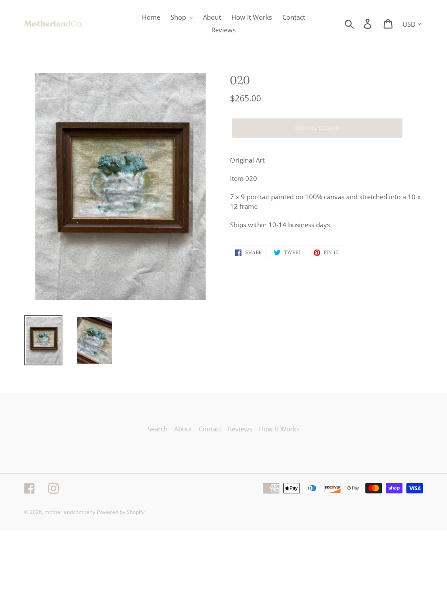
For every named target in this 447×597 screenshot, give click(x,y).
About (183, 428)
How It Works (279, 428)
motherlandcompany (70, 512)
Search (158, 428)
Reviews (240, 428)
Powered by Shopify (120, 512)
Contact (210, 428)
